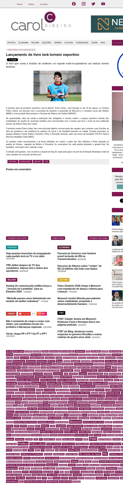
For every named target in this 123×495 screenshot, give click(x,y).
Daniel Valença (115, 374)
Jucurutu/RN (110, 409)
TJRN (107, 475)
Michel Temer (96, 418)
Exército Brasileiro (55, 386)
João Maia (32, 409)
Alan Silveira (96, 351)
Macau (101, 415)
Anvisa (94, 355)
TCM (46, 161)
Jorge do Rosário (46, 409)
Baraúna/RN (110, 358)
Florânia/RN (20, 393)
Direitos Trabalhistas (66, 380)
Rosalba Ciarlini (14, 458)
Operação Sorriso (19, 429)
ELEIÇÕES (46, 43)
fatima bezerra (12, 390)
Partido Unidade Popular (21, 435)
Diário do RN (78, 377)
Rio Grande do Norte (89, 454)
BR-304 (51, 361)
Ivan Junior (68, 405)
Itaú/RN (54, 405)
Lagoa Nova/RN (74, 412)
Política (23, 443)
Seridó (85, 465)
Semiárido (63, 465)
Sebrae (88, 461)
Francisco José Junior (80, 393)
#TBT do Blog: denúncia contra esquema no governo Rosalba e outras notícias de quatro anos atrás (79, 334)
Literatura (51, 415)
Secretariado (39, 465)
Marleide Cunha (13, 418)
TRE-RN (20, 478)
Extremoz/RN (73, 386)
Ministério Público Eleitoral (25, 422)
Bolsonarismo (18, 361)
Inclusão (92, 402)
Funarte (94, 393)
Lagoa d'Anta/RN (61, 412)
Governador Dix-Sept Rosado (76, 396)
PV (57, 450)
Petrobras (20, 439)
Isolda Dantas (43, 405)
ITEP (60, 405)
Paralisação (106, 429)
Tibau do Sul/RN (65, 475)
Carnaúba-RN (99, 364)
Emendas (112, 383)
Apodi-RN (117, 355)
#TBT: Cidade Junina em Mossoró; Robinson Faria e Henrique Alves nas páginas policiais (78, 322)
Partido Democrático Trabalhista (26, 432)
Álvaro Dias (36, 355)
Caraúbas (56, 364)
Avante (58, 358)
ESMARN (19, 386)
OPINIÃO (58, 43)
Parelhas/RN (117, 429)
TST (49, 478)
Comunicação (66, 370)
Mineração (106, 418)
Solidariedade (36, 472)
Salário (27, 458)
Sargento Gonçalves (62, 461)
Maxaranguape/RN (39, 418)
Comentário (11, 370)
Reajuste (102, 450)
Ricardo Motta (71, 454)
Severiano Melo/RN (63, 468)
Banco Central (92, 358)
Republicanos (59, 454)
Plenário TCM (49, 439)
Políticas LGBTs (82, 444)
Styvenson (74, 472)
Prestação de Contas (63, 447)
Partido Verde (36, 435)
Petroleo (29, 439)
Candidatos (46, 364)
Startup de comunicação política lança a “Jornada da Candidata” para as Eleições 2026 (28, 289)
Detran (56, 377)
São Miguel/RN (29, 461)
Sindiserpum (111, 468)
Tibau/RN (77, 475)
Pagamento (75, 429)
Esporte (13, 161)
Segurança (52, 465)
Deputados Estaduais (24, 377)
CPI (66, 374)
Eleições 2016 (24, 383)
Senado (72, 465)
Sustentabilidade (87, 472)
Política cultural (37, 444)
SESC (21, 468)
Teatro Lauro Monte (14, 475)
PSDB (9, 450)
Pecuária (111, 435)
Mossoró (75, 421)
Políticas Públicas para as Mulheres (105, 444)
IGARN (52, 402)
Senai (79, 465)
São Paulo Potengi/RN (44, 461)
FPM (38, 393)
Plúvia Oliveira (68, 439)
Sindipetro (100, 468)
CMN (114, 367)
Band (102, 358)
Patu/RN (54, 435)
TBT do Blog (109, 472)
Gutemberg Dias (44, 399)
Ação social (18, 351)
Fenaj (108, 390)
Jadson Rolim (106, 405)
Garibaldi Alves (113, 393)
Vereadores (12, 481)
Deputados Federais (43, 377)
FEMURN (100, 390)
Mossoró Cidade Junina (93, 422)
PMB (85, 439)
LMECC (59, 415)
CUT (106, 374)
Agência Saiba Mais (66, 351)
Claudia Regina (70, 367)
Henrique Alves (75, 399)
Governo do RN (96, 396)
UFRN (81, 478)
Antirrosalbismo (85, 355)
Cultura (82, 373)
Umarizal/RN (90, 478)
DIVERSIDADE (82, 43)
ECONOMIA (23, 43)
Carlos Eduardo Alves (83, 364)
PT (43, 450)
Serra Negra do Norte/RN (110, 465)
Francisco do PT (63, 393)
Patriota (46, 435)
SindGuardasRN (79, 468)
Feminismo (75, 390)
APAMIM (102, 355)
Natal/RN (61, 426)
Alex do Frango (115, 351)
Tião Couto (52, 475)
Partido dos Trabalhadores (51, 432)
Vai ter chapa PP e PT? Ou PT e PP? (26, 333)
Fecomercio (49, 390)
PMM (93, 439)
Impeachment (62, 402)
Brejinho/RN (86, 361)
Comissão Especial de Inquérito (47, 370)
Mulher (37, 161)
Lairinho (100, 412)
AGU (88, 351)
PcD (91, 435)
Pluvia (59, 439)
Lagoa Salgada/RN (88, 412)
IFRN (46, 402)
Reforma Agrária (13, 454)
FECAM (40, 390)
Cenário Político (13, 367)
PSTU (37, 450)
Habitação (55, 399)
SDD (81, 461)
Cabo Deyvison (98, 361)
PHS (36, 439)
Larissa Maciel (116, 412)
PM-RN (79, 439)
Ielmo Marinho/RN (35, 402)
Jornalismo (25, 161)
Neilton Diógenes (105, 426)
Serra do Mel (94, 465)
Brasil (59, 361)
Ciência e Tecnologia (55, 367)
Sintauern (17, 472)
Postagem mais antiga (98, 238)
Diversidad (108, 380)
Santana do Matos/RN (85, 458)
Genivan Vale (30, 396)
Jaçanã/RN (95, 405)
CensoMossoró (34, 367)
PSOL (30, 450)
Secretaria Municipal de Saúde (19, 465)
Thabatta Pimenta (38, 475)
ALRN (9, 354)
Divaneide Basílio (96, 380)
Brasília (66, 361)
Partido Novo (97, 432)
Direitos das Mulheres (28, 380)
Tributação (31, 478)
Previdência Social (97, 447)
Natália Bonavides (75, 426)
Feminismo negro (87, 390)
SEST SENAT (36, 468)
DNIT (117, 380)
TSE (44, 478)
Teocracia (27, 475)
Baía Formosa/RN (70, 358)
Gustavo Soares (30, 399)
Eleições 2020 (54, 383)
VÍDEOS (11, 314)
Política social (68, 444)
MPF (17, 426)
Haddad (64, 399)
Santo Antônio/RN (101, 458)
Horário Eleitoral (111, 399)
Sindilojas (91, 468)
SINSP (9, 472)
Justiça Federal (22, 412)
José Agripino (85, 409)
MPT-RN (31, 426)
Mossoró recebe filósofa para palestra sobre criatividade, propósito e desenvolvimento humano (78, 301)
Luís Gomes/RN (75, 415)
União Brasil (101, 478)
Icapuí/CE (10, 402)
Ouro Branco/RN (52, 429)
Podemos (116, 439)
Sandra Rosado (51, 458)
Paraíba (96, 429)
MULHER (35, 43)
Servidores (12, 468)
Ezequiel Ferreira (88, 386)
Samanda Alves (37, 458)
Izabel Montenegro (82, 405)
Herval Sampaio (90, 399)
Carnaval (109, 364)
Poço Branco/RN (105, 439)
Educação (11, 383)
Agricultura (79, 351)
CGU (43, 367)
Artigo (16, 358)
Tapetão (98, 472)
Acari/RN (28, 351)
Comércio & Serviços (25, 370)
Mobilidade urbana (46, 422)
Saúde (75, 461)
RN (105, 453)
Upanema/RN (113, 478)
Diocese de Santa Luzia (107, 377)
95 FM (9, 351)
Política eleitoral (53, 444)
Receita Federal (114, 450)
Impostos (72, 402)
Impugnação (82, 402)
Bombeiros (41, 361)
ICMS (18, 402)
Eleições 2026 (100, 383)
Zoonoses (76, 481)
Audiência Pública (37, 358)
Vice (21, 481)
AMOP (57, 355)
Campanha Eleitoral (31, 364)
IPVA (20, 405)
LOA (66, 415)
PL (41, 439)
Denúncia (10, 377)
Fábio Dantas (116, 386)
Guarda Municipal (14, 399)
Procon (116, 447)
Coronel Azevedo (13, 374)
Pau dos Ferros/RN (66, 435)
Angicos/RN (73, 355)
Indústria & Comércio (105, 402)
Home (19, 4)
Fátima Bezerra (27, 390)
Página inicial (58, 238)
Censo (24, 367)
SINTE (25, 472)
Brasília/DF (75, 361)
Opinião (30, 429)
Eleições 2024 (85, 383)
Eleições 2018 (38, 383)
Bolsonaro (31, 361)
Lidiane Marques (26, 415)
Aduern (45, 351)
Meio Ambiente (54, 418)
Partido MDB (85, 432)
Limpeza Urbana (40, 415)
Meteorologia (83, 418)
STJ (61, 472)
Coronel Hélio (26, 374)
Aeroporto (53, 351)
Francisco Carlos (48, 393)
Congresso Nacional (107, 370)
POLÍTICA (12, 43)
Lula (85, 415)
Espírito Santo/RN (31, 386)
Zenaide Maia (65, 482)
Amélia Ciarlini (48, 355)
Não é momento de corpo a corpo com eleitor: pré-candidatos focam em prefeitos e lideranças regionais (28, 324)
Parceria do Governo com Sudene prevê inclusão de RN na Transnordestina (76, 256)
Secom (95, 461)
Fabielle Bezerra (102, 386)
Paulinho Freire (81, 435)
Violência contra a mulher (35, 482)
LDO (16, 415)
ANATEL (64, 355)
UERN (64, 478)
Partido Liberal (71, 432)
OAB (8, 429)
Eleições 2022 (69, 383)
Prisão (109, 447)
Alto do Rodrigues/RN (21, 355)
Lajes (107, 412)
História (100, 399)
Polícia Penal (11, 444)
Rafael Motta (74, 450)
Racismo (63, 450)
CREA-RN (73, 374)
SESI (27, 468)
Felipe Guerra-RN (62, 390)
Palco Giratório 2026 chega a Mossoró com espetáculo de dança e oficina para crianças (80, 289)
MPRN (23, 426)
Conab (77, 370)
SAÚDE (94, 43)
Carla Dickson (67, 364)
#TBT (61, 313)
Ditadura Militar (82, 380)
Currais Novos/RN (95, 374)
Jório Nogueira (60, 409)
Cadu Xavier (111, 361)
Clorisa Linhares (97, 367)
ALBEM (105, 351)
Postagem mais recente (17, 238)
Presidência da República (41, 447)
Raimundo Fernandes (89, 450)
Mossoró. (108, 422)
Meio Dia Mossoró (70, 418)
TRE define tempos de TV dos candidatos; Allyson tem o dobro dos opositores (27, 268)
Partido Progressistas (112, 432)
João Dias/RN (21, 409)
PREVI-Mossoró (80, 447)
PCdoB (97, 435)
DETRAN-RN (66, 377)
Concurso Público (89, 370)
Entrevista (10, 386)
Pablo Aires (65, 429)
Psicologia (17, 450)
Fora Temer (30, 393)
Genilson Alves (18, 396)
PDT (104, 435)
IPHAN (9, 405)
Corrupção (37, 374)
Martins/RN (26, 418)
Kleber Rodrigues (46, 412)
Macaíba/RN (93, 415)
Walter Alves (53, 482)
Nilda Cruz (117, 426)
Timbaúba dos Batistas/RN (92, 475)
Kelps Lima (34, 412)
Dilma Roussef (90, 377)
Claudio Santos (83, 367)
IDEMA (24, 402)
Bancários (81, 358)
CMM (107, 367)
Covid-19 (58, 373)
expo (65, 386)
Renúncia (48, 454)
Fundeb (102, 393)
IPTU (15, 405)
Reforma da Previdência (31, 454)
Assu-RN (24, 358)
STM (66, 472)
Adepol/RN (37, 351)
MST (37, 426)
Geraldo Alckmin (57, 396)
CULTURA (68, 43)
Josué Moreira (98, 409)
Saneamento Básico (67, 458)
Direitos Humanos (48, 380)
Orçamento (40, 429)
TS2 (39, 478)
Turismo (56, 478)
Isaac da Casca (30, 405)
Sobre (31, 4)
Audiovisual (50, 358)
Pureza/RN (50, 450)
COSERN (47, 374)
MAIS (103, 43)
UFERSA (73, 478)
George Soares (43, 396)
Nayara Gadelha (91, 426)
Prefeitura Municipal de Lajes (17, 447)
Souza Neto (48, 472)
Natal (52, 426)
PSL (24, 450)
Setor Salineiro (49, 468)
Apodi (109, 355)
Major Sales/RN (111, 415)
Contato (44, 4)
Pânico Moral (87, 429)
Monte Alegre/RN (62, 422)
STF (56, 472)
